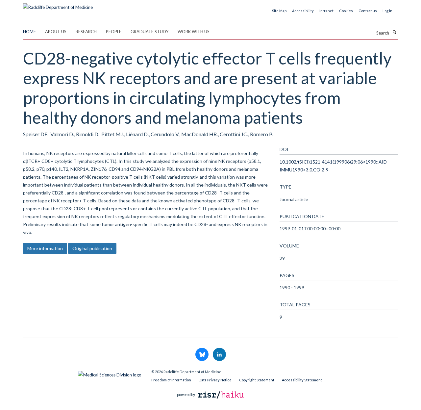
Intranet (326, 11)
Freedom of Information (171, 380)
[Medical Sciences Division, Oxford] (82, 373)
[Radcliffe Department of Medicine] (58, 5)
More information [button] (45, 248)
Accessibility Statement (302, 380)
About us (55, 31)
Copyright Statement (256, 380)
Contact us (368, 11)
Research (86, 31)
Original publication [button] (92, 248)
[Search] (394, 32)
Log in (387, 11)
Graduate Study (149, 31)
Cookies (346, 11)
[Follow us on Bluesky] (202, 354)
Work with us (194, 31)
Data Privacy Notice (215, 380)
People (113, 31)
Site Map (279, 11)
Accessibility (303, 11)
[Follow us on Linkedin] (219, 354)
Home (29, 31)
